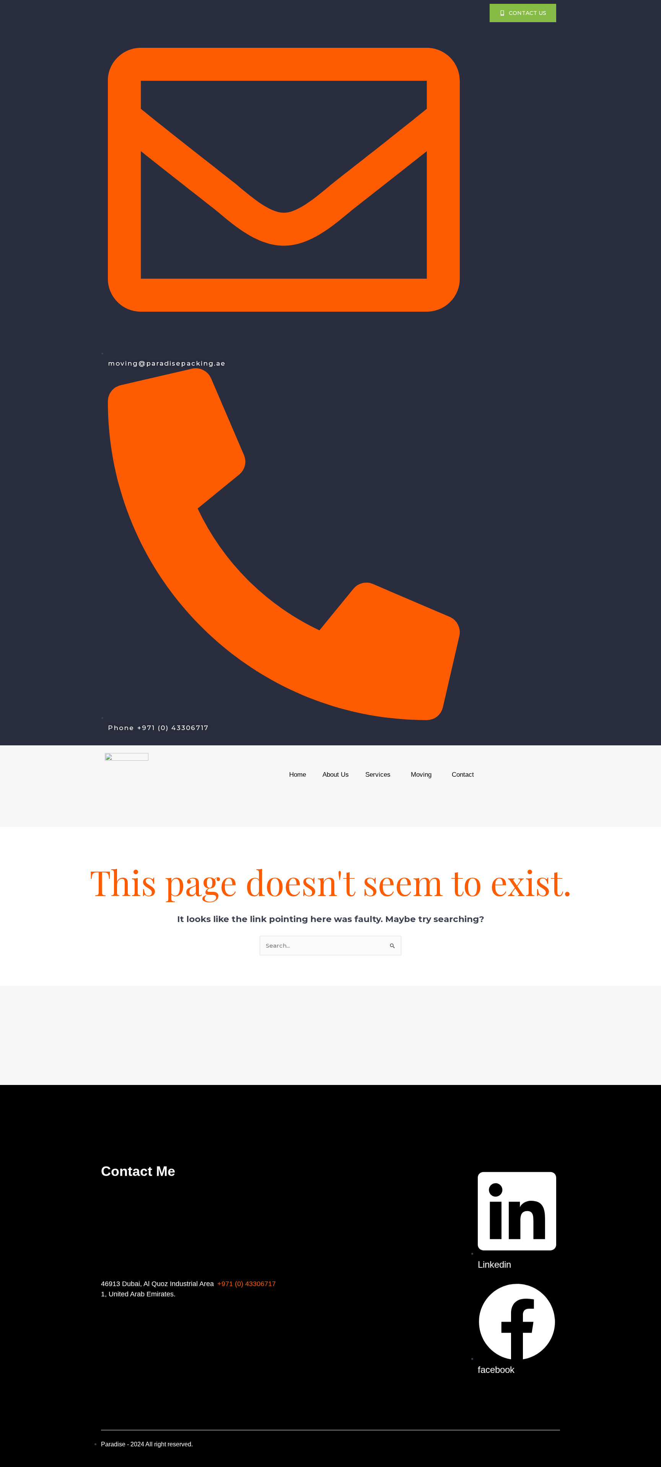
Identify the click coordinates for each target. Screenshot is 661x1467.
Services (378, 774)
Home (297, 774)
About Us (335, 774)
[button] (379, 774)
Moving (421, 774)
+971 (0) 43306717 (246, 1283)
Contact (463, 774)
